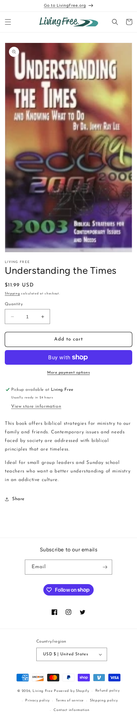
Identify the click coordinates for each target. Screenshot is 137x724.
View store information (36, 406)
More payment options (68, 373)
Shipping (12, 293)
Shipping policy (104, 700)
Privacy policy (37, 700)
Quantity (14, 304)
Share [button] (18, 499)
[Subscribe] (105, 567)
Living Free (42, 691)
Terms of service (70, 700)
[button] (8, 22)
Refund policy (107, 691)
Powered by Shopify (71, 691)
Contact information (71, 710)
